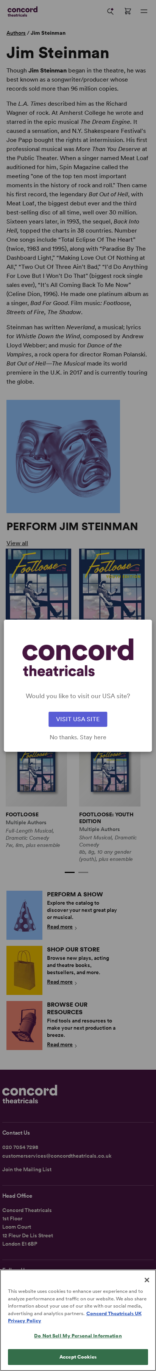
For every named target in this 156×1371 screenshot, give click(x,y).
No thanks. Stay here (78, 737)
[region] (78, 1320)
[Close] (147, 1280)
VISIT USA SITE (78, 719)
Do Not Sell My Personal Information (78, 1336)
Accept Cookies (78, 1357)
